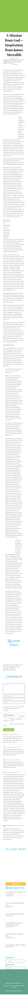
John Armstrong (14, 58)
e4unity (4, 734)
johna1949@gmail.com (17, 983)
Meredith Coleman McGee (8, 825)
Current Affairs (6, 62)
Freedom (19, 62)
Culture (19, 61)
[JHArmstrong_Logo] (14, 972)
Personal (5, 63)
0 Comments (13, 670)
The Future (10, 63)
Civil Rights (14, 61)
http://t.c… (15, 742)
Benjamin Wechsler (17, 990)
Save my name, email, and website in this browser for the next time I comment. (13, 708)
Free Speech (13, 62)
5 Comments (14, 64)
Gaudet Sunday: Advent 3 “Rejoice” (16, 945)
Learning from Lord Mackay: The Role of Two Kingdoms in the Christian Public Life (12, 667)
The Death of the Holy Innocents (15, 914)
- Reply (18, 734)
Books (10, 61)
